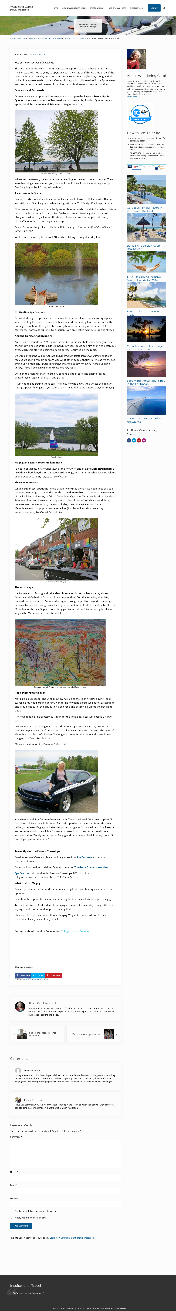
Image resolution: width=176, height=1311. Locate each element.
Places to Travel (34, 38)
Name (14, 1172)
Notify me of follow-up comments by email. (37, 1211)
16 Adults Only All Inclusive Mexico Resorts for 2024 (144, 278)
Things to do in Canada (75, 931)
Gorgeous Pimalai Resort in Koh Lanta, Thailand (144, 209)
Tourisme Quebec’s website (91, 867)
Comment (16, 1136)
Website (14, 1198)
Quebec (81, 38)
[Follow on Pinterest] (139, 440)
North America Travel (52, 38)
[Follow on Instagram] (144, 440)
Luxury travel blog (18, 38)
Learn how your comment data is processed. (72, 1237)
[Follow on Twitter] (134, 440)
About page (132, 96)
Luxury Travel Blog (19, 10)
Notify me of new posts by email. (31, 1217)
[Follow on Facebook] (129, 440)
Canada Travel (70, 38)
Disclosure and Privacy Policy (113, 1308)
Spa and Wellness (40, 979)
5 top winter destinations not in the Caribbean (146, 382)
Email (13, 1185)
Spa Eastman (84, 857)
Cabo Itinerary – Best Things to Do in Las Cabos (145, 347)
